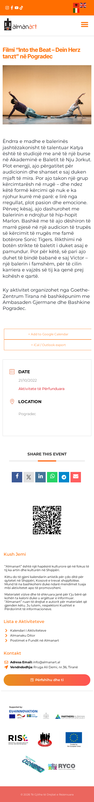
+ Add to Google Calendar (48, 334)
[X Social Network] (29, 477)
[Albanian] (76, 5)
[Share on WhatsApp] (52, 477)
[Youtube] (17, 8)
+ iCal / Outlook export (48, 345)
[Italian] (76, 10)
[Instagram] (7, 8)
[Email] (75, 477)
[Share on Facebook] (17, 477)
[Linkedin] (40, 477)
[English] (83, 5)
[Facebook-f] (12, 8)
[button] (84, 24)
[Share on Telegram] (64, 477)
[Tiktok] (21, 8)
